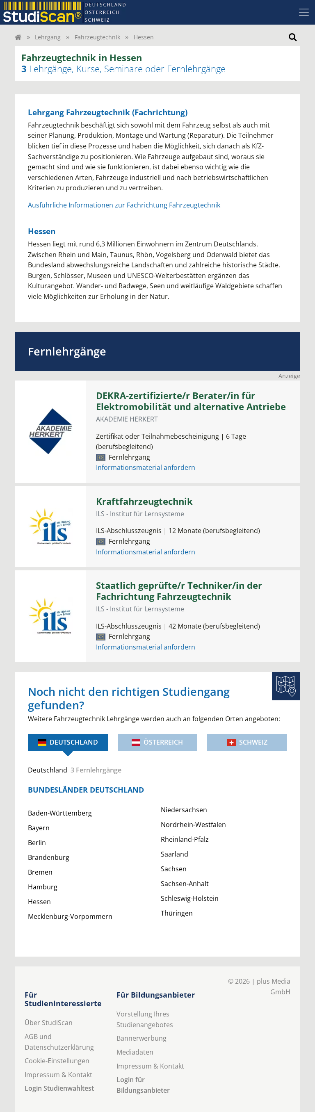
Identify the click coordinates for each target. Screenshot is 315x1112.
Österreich (163, 742)
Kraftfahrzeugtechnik (144, 501)
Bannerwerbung (141, 1038)
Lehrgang (48, 37)
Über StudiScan (49, 1022)
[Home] (18, 37)
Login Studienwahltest (59, 1088)
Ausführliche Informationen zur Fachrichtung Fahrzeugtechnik (124, 205)
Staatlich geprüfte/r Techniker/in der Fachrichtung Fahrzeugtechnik (179, 591)
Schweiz (253, 742)
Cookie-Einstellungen (57, 1060)
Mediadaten (134, 1052)
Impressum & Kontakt (58, 1074)
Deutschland (74, 742)
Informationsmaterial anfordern (145, 467)
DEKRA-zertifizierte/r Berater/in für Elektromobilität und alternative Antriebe (191, 401)
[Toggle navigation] (304, 12)
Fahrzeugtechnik (97, 37)
